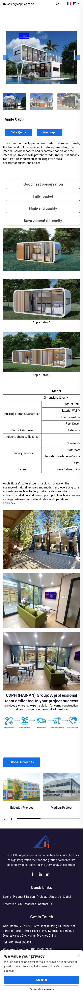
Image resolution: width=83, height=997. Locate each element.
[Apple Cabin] (41, 57)
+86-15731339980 (42, 949)
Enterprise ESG (12, 904)
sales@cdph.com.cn (20, 4)
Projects (42, 896)
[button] (5, 57)
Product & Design (24, 896)
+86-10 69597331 (20, 942)
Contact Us (45, 904)
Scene (7, 896)
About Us (55, 896)
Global (67, 896)
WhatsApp (49, 132)
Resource (30, 904)
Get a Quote (18, 132)
